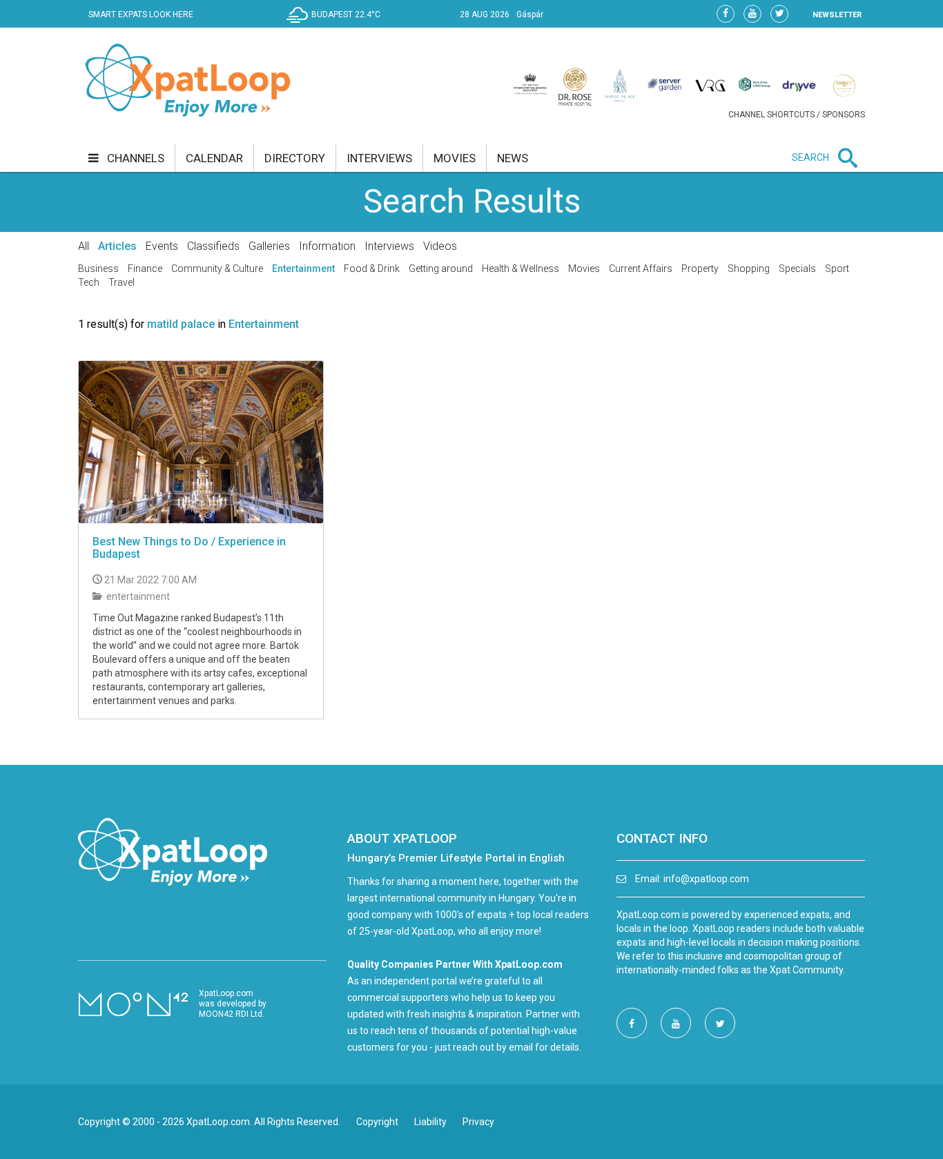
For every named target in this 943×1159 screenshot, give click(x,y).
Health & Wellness (520, 268)
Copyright (377, 1121)
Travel (121, 282)
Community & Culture (217, 268)
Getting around (441, 268)
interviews (379, 158)
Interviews (389, 246)
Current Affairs (640, 268)
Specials (797, 268)
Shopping (749, 268)
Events (162, 246)
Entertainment (303, 268)
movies (455, 158)
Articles (117, 246)
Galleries (269, 246)
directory (294, 158)
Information (327, 246)
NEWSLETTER (837, 14)
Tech (88, 282)
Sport (837, 268)
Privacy (478, 1121)
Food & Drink (372, 268)
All (83, 246)
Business (98, 268)
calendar (214, 158)
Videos (440, 246)
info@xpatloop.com (706, 878)
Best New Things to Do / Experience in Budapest (189, 548)
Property (700, 268)
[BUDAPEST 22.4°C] (336, 24)
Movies (584, 268)
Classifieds (213, 246)
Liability (430, 1121)
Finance (145, 268)
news (512, 158)
